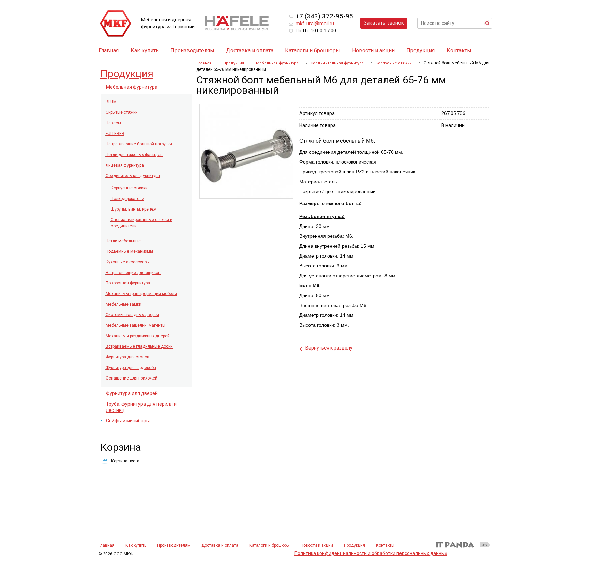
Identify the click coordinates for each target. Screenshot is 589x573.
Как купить (135, 545)
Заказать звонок (384, 23)
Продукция (420, 50)
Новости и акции (317, 545)
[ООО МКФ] (116, 23)
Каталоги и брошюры (269, 545)
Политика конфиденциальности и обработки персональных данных (370, 553)
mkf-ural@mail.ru (315, 23)
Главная (203, 63)
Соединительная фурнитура (338, 63)
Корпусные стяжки (394, 63)
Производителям (174, 545)
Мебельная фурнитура (278, 63)
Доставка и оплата (219, 545)
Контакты (385, 545)
